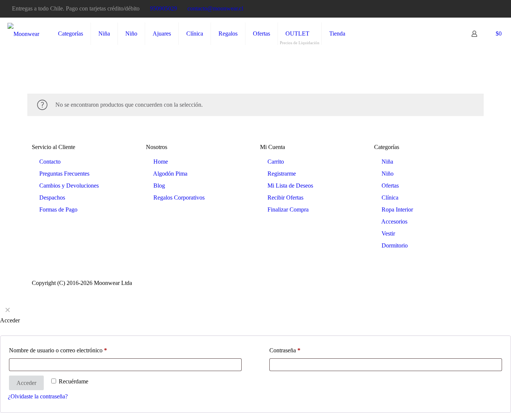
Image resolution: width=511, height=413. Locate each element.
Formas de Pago (58, 209)
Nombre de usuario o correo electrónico (58, 350)
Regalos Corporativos (179, 197)
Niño (388, 173)
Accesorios (394, 221)
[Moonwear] (23, 34)
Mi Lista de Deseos (290, 185)
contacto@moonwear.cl (215, 8)
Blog (159, 185)
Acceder (26, 383)
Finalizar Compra (288, 209)
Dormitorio (395, 245)
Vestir (388, 233)
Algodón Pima (170, 173)
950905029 (163, 8)
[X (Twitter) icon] (485, 9)
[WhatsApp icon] (466, 9)
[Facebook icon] (476, 9)
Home (160, 161)
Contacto (50, 161)
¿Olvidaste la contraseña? (38, 396)
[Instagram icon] (495, 9)
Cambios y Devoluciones (69, 185)
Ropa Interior (397, 209)
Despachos (52, 197)
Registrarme (281, 173)
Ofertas (390, 185)
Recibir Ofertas (285, 197)
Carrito (275, 161)
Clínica (390, 197)
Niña (387, 161)
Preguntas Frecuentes (64, 173)
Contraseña (284, 350)
